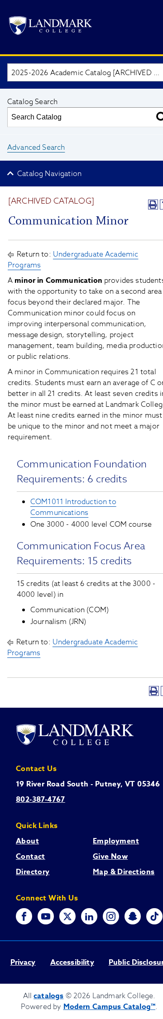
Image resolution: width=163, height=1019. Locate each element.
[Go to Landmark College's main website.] (50, 27)
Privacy (23, 962)
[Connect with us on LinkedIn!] (89, 916)
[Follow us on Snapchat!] (133, 916)
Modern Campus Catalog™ (109, 1006)
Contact (30, 856)
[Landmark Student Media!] (154, 916)
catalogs (48, 995)
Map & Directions (123, 872)
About (27, 841)
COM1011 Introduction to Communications (73, 507)
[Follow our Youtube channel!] (46, 916)
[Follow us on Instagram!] (111, 916)
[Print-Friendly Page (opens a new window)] (153, 205)
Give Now (110, 856)
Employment (116, 841)
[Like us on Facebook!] (24, 916)
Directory (33, 872)
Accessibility (72, 962)
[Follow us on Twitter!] (67, 916)
